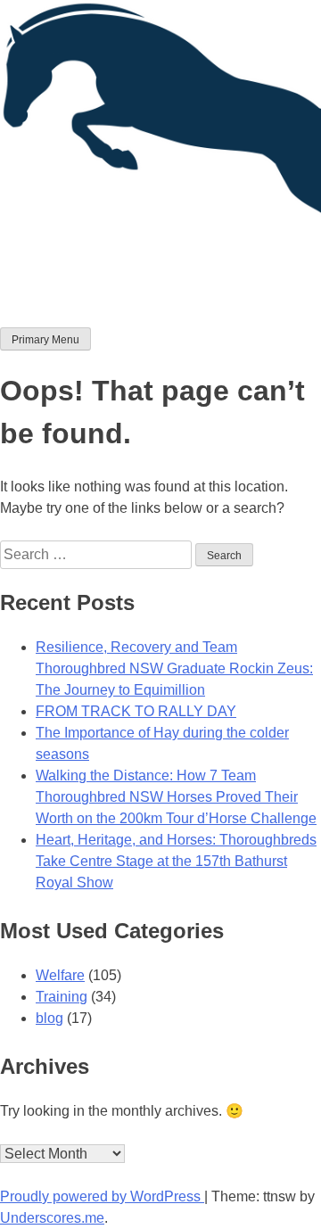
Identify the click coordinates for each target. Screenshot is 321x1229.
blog (49, 1018)
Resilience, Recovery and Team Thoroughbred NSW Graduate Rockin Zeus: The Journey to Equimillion (174, 668)
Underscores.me (52, 1217)
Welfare (60, 975)
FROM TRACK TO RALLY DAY (136, 711)
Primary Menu (45, 340)
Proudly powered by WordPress (102, 1196)
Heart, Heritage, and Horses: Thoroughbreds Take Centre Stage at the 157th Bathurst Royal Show (176, 861)
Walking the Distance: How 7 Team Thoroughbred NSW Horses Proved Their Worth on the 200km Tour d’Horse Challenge (176, 797)
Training (61, 996)
